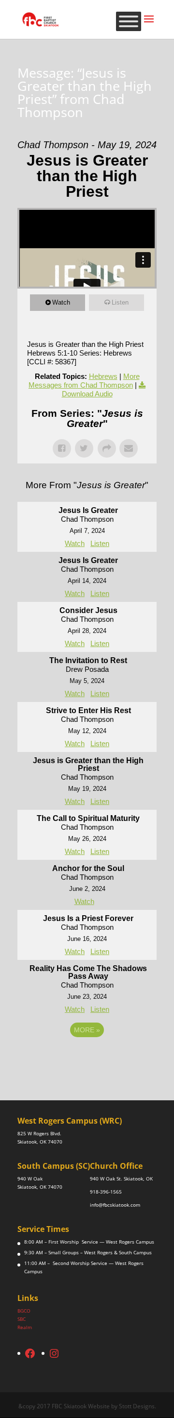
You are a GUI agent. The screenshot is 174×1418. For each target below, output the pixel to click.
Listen (120, 302)
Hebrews (103, 376)
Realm (24, 1327)
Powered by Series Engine (87, 1056)
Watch (61, 302)
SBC (21, 1318)
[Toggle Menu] (128, 21)
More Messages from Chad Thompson (84, 380)
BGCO (23, 1310)
